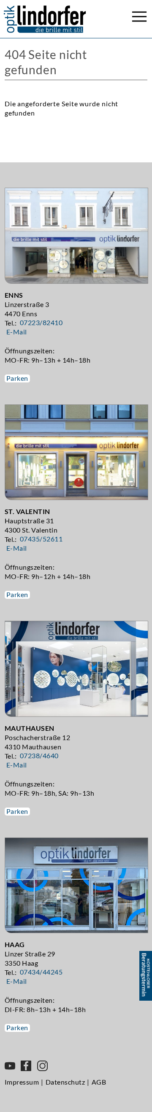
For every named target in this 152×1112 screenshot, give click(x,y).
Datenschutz (65, 1082)
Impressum (22, 1082)
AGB (99, 1082)
